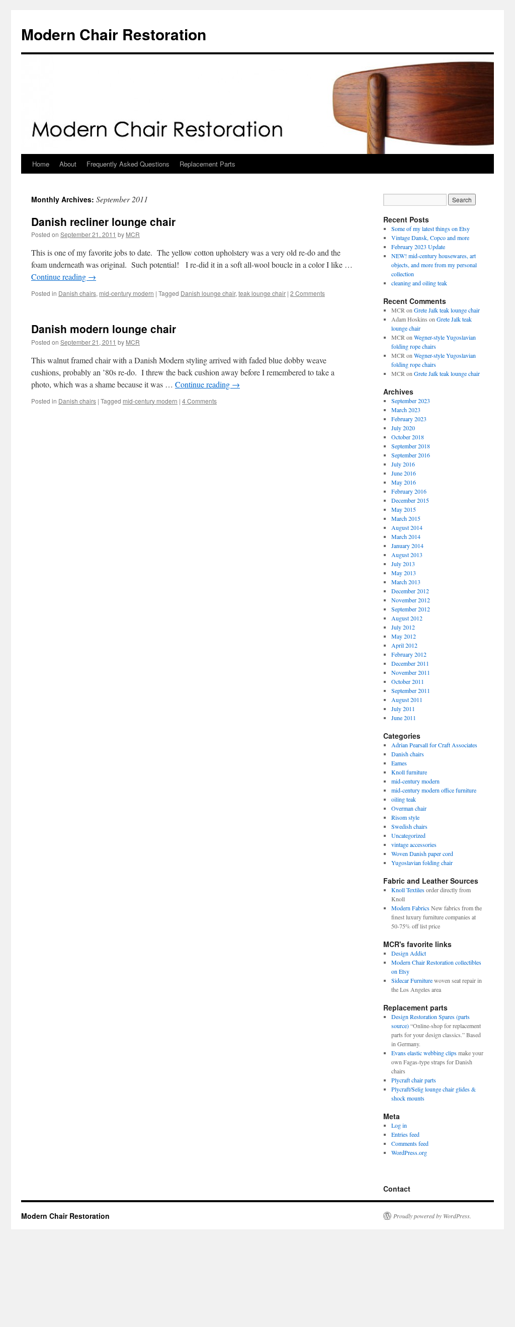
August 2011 (406, 699)
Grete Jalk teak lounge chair (447, 310)
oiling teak (403, 799)
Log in (399, 1125)
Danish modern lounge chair (103, 328)
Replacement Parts (207, 164)
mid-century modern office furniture (433, 790)
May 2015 (403, 509)
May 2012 (403, 636)
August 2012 (406, 618)
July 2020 (403, 428)
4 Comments (199, 401)
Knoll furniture (409, 772)
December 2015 (410, 500)
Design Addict (408, 953)
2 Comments (307, 293)
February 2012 (408, 654)
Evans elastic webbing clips (424, 1053)
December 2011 (410, 663)
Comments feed (409, 1143)
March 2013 (405, 582)
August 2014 (406, 527)
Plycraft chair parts (413, 1080)
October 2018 (407, 437)
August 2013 (406, 555)
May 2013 (403, 573)
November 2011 (410, 672)
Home (40, 164)
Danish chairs (77, 293)
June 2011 (403, 718)
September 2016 (410, 455)
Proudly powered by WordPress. (432, 1216)
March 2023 (405, 410)
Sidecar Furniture (412, 980)
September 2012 (410, 609)
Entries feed (405, 1134)
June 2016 (403, 473)
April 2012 (404, 645)
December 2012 (410, 591)
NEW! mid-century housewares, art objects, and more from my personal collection (434, 265)
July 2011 (403, 709)
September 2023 (410, 401)
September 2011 (410, 690)
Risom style (405, 817)
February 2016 (408, 491)
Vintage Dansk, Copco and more (430, 237)
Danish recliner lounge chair (103, 221)
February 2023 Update (418, 247)
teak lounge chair (262, 293)
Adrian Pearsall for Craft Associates (434, 745)
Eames (399, 763)
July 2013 (403, 564)
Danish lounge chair (208, 293)
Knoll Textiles (407, 890)
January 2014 (407, 545)
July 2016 (403, 464)
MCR (133, 234)
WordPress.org (409, 1152)
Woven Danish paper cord (422, 853)
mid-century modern (126, 293)
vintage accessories (414, 844)
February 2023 (408, 419)
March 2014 (405, 536)
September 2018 (410, 446)
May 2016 (403, 482)
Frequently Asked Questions (128, 164)
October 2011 (407, 681)
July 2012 (403, 627)
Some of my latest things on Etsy (430, 228)
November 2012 (410, 600)
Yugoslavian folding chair (422, 862)
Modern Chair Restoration (113, 34)
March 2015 (405, 518)
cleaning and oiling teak (419, 283)
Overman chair (408, 808)
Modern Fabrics (410, 908)
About (67, 164)
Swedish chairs (409, 826)
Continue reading (63, 276)
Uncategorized (408, 835)
